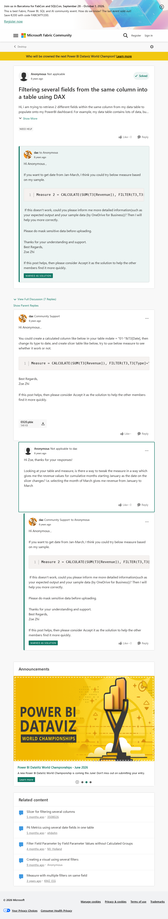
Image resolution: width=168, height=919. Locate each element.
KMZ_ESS (50, 881)
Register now (13, 21)
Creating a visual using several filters (52, 859)
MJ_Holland (54, 849)
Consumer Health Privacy (56, 910)
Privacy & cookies (115, 901)
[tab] (82, 782)
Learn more (124, 56)
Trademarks (157, 901)
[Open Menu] (152, 47)
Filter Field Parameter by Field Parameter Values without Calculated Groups (80, 843)
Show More (30, 118)
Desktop (22, 46)
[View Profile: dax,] (28, 155)
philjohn (52, 833)
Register (136, 35)
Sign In (149, 35)
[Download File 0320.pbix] (43, 423)
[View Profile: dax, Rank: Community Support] (23, 318)
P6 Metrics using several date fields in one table (60, 827)
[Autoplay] (77, 782)
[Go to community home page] (46, 35)
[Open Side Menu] (15, 35)
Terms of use (138, 901)
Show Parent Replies (26, 305)
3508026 (53, 817)
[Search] (125, 35)
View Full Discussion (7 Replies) (37, 299)
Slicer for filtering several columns (51, 812)
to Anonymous (48, 152)
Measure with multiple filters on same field (57, 875)
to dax (73, 448)
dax (36, 152)
